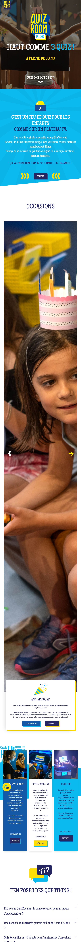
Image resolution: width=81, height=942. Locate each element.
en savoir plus (31, 724)
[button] (75, 5)
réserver (51, 724)
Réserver (40, 176)
